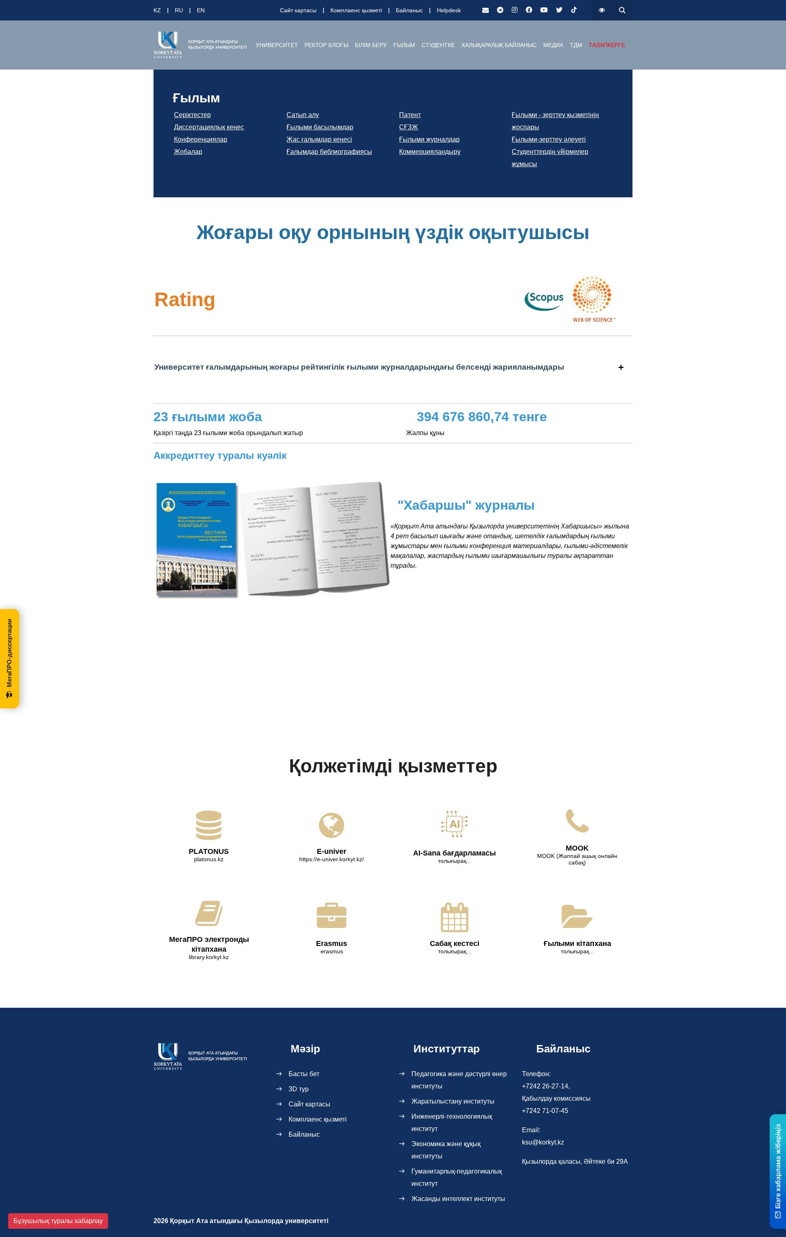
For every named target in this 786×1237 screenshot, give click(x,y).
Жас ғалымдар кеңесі (319, 139)
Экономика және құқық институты (446, 1150)
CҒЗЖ (408, 127)
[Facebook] (529, 10)
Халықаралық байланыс (499, 45)
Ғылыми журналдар (429, 139)
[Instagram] (514, 10)
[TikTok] (574, 10)
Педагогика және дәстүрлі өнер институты (459, 1080)
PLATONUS (209, 851)
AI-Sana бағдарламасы (454, 853)
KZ (157, 10)
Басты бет (304, 1073)
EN (201, 10)
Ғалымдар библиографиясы (329, 151)
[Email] (485, 10)
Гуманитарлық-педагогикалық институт (456, 1177)
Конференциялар (200, 139)
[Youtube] (544, 10)
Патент (410, 114)
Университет (277, 45)
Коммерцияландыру (430, 151)
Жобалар (188, 151)
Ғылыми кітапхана (577, 943)
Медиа (553, 45)
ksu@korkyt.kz (543, 1142)
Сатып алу (303, 114)
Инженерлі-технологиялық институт (451, 1122)
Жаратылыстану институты (453, 1101)
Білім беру (371, 45)
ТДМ (576, 45)
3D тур (299, 1089)
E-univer (331, 851)
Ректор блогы (326, 45)
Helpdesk (449, 10)
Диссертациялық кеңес (209, 127)
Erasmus (331, 943)
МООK (577, 848)
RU (179, 10)
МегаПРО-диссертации (9, 653)
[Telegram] (500, 10)
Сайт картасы (298, 10)
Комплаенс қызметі (356, 10)
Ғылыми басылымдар (320, 127)
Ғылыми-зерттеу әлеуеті (549, 139)
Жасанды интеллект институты (458, 1198)
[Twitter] (559, 10)
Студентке (438, 45)
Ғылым (404, 45)
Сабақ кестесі (454, 943)
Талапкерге (607, 45)
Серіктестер (192, 114)
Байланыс (409, 10)
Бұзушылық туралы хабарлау (58, 1220)
